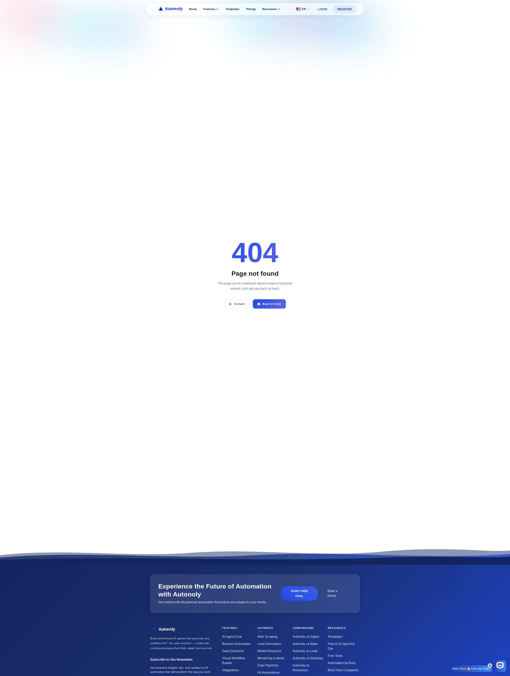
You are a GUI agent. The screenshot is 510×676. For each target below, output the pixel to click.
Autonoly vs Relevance (301, 668)
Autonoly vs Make (305, 643)
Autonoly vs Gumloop (308, 658)
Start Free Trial (299, 593)
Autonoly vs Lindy (305, 651)
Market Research (269, 651)
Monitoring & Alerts (270, 658)
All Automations (268, 672)
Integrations (230, 670)
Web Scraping (267, 636)
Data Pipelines (267, 665)
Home (193, 9)
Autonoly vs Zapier (306, 636)
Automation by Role (342, 663)
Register (344, 9)
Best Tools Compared (343, 670)
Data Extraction (233, 651)
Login (322, 9)
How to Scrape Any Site (341, 646)
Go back (239, 303)
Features (209, 9)
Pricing (251, 9)
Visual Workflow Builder (233, 660)
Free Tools (335, 655)
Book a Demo (332, 593)
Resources (269, 9)
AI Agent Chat (232, 636)
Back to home (271, 303)
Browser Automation (236, 643)
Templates (232, 9)
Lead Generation (269, 643)
